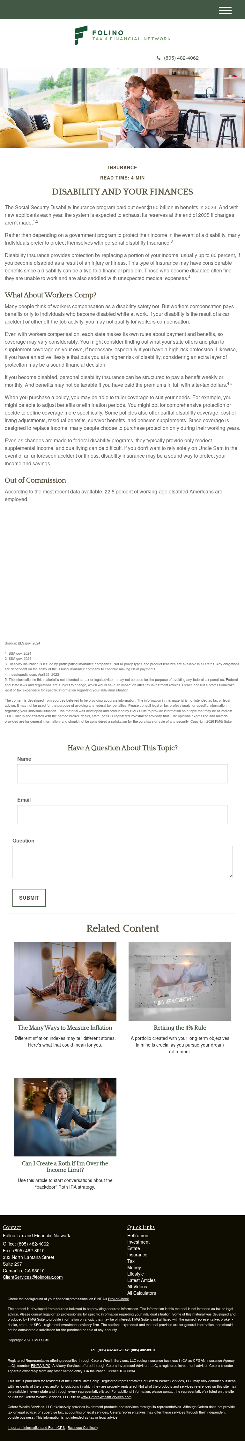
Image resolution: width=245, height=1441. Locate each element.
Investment (138, 1242)
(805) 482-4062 (181, 57)
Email (24, 799)
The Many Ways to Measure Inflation (65, 1028)
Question (23, 840)
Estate (133, 1248)
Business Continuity (83, 1427)
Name (24, 758)
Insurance (137, 1254)
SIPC (46, 1365)
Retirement (138, 1235)
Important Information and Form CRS (36, 1427)
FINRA (36, 1365)
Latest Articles (141, 1280)
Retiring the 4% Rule (180, 1028)
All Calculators (141, 1293)
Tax (131, 1261)
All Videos (137, 1286)
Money (134, 1267)
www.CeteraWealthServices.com (106, 1396)
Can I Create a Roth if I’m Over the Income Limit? (65, 1167)
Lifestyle (135, 1273)
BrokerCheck (118, 1298)
